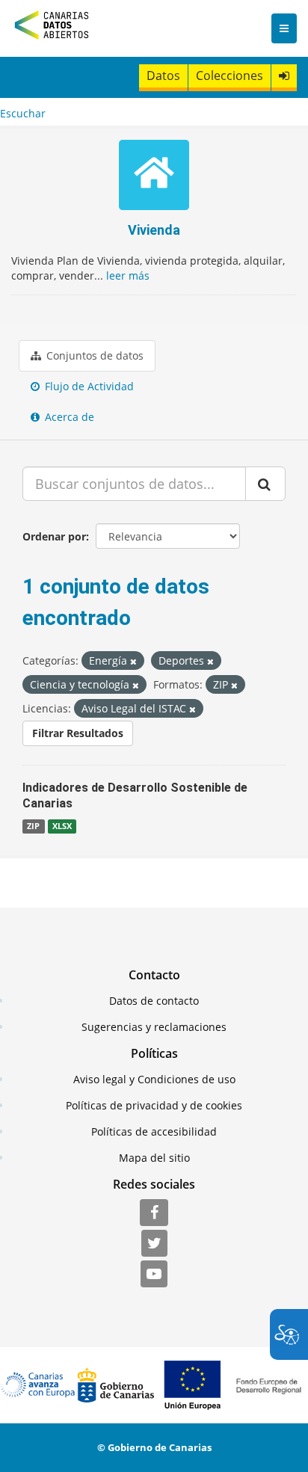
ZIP (33, 826)
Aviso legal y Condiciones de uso (154, 1079)
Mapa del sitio (154, 1158)
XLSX (62, 826)
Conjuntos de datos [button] (93, 355)
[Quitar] (133, 661)
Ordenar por (54, 536)
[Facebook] (154, 1213)
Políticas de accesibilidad (154, 1131)
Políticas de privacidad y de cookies (154, 1105)
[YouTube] (154, 1274)
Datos (163, 75)
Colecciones (229, 75)
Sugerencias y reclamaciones (154, 1027)
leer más (128, 275)
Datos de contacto (154, 1001)
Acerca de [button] (68, 417)
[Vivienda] (153, 177)
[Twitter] (154, 1244)
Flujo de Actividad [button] (88, 386)
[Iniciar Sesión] (284, 75)
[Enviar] (265, 483)
